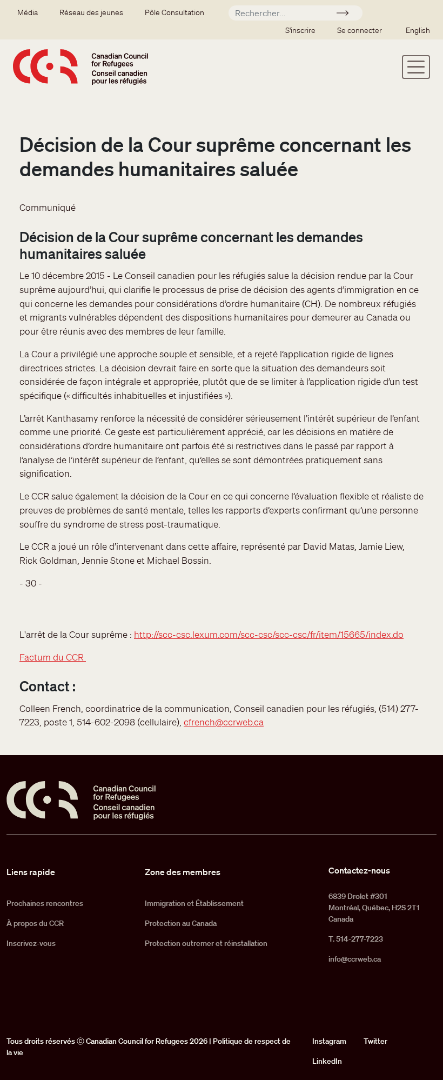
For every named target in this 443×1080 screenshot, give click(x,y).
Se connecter (359, 30)
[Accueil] (80, 66)
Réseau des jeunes (91, 12)
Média (27, 12)
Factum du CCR (52, 657)
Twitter (375, 1041)
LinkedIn (327, 1061)
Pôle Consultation (174, 12)
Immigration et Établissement (194, 903)
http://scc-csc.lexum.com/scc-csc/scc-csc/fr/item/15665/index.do (269, 634)
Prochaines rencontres (44, 903)
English (418, 30)
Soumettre (347, 14)
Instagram (329, 1041)
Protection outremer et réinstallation (206, 943)
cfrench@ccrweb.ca (224, 722)
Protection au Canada (181, 923)
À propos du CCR (35, 923)
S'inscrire (300, 30)
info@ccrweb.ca (354, 959)
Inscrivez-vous (31, 943)
